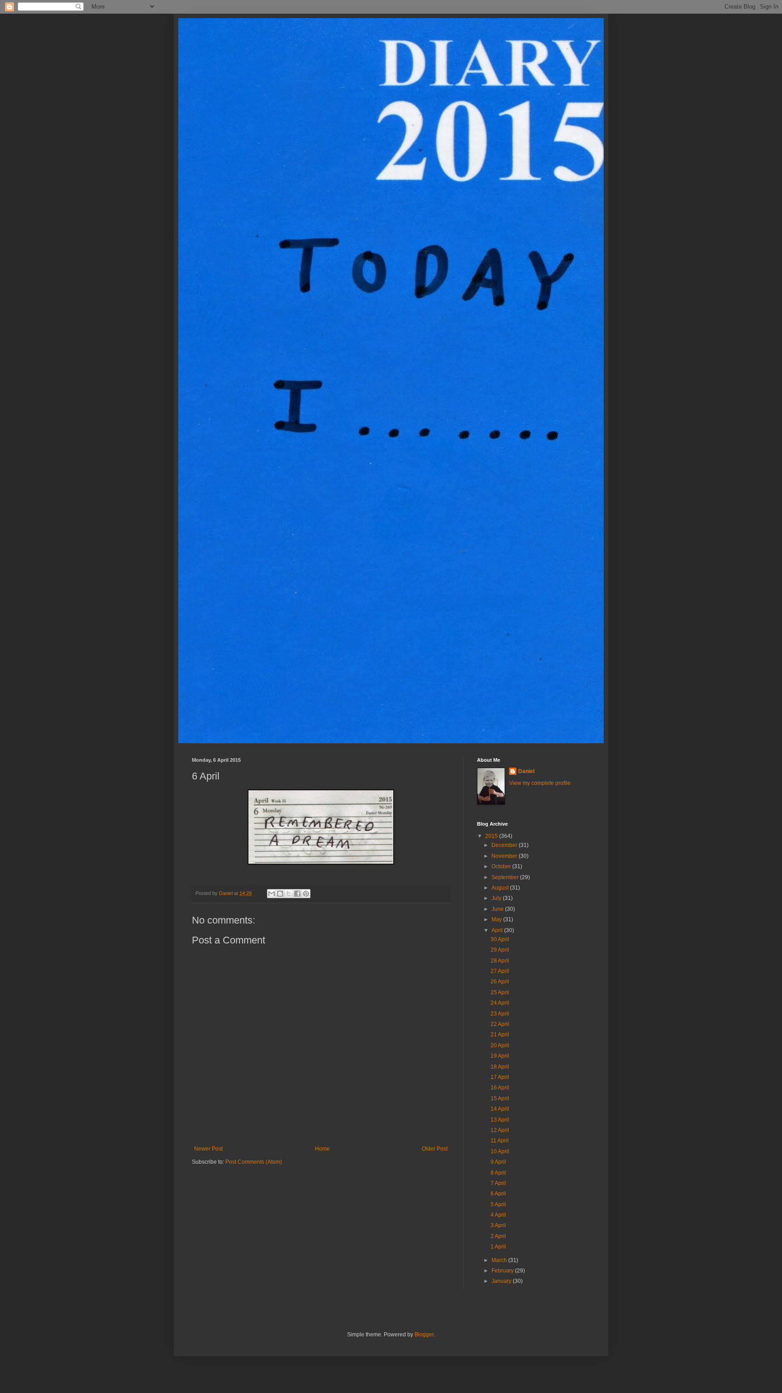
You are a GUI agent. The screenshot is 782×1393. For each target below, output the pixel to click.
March (499, 1260)
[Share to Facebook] (297, 893)
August (500, 888)
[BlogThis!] (280, 893)
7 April (498, 1183)
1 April (498, 1246)
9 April (498, 1162)
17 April (500, 1077)
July (497, 898)
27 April (500, 971)
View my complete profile (540, 783)
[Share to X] (288, 893)
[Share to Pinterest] (305, 893)
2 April (498, 1236)
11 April (500, 1140)
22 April (500, 1024)
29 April (500, 950)
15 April (500, 1098)
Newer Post (208, 1149)
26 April (500, 981)
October (501, 866)
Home (322, 1149)
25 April (500, 992)
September (505, 877)
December (505, 845)
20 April (500, 1045)
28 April (500, 961)
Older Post (435, 1149)
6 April (498, 1193)
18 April (500, 1067)
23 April (500, 1014)
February (503, 1270)
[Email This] (271, 893)
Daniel (526, 771)
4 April (498, 1215)
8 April (498, 1173)
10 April (500, 1151)
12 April (500, 1130)
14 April (500, 1109)
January (502, 1281)
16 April (500, 1087)
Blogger (424, 1334)
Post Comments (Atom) (253, 1162)
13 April (500, 1120)
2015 (492, 836)
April (497, 930)
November (505, 856)
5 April (498, 1204)
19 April (500, 1056)
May (497, 919)
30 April (500, 939)
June (498, 909)
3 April (498, 1225)
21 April (500, 1034)
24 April (500, 1003)
